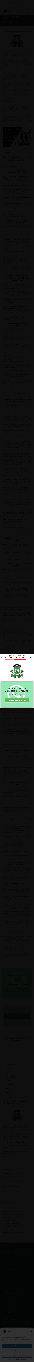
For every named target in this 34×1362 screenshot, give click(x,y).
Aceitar (17, 1346)
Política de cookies (11, 1359)
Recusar (17, 1350)
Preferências (17, 1355)
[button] (31, 1331)
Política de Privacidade (21, 1359)
